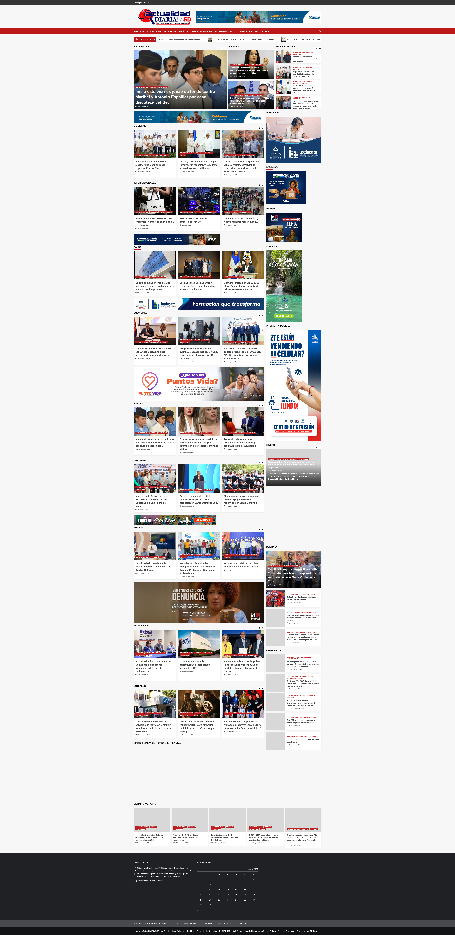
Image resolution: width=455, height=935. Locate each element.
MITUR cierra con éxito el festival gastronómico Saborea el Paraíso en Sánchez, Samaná (198, 566)
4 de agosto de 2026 (231, 292)
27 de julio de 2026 (142, 225)
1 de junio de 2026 (294, 642)
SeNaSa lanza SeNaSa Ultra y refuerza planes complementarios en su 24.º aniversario (154, 286)
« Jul (198, 910)
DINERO (153, 339)
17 (210, 895)
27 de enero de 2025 (232, 728)
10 (210, 890)
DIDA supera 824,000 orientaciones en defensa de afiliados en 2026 (240, 286)
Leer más (271, 483)
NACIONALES (154, 31)
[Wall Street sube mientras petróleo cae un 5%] (155, 201)
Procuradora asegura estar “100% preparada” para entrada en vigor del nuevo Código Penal (199, 442)
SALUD (233, 31)
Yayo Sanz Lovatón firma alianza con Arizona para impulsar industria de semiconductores (242, 165)
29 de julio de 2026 (231, 506)
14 (245, 890)
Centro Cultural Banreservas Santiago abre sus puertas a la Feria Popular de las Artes (303, 617)
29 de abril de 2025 (187, 728)
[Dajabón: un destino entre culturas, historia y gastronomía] (275, 598)
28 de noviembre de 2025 (144, 731)
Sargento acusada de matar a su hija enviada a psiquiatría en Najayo (242, 442)
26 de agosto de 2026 (143, 362)
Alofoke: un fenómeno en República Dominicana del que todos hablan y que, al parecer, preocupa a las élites (249, 70)
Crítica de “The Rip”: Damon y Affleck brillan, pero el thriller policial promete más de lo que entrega (303, 683)
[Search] (319, 31)
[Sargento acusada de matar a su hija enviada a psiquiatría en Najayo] (243, 421)
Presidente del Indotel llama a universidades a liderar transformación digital (196, 664)
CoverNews (301, 931)
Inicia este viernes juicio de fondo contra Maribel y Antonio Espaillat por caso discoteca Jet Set (151, 837)
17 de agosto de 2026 (143, 449)
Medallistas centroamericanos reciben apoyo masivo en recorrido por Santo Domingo (152, 499)
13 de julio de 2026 (142, 674)
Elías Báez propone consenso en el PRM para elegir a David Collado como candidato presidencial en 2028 (250, 100)
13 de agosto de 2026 (143, 292)
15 (254, 890)
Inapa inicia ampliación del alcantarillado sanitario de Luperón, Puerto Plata (303, 58)
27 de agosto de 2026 (143, 106)
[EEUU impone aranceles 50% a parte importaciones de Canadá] (243, 201)
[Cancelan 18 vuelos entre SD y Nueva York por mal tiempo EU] (199, 201)
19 (228, 895)
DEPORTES (246, 31)
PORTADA (139, 31)
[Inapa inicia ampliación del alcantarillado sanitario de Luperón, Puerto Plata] (180, 79)
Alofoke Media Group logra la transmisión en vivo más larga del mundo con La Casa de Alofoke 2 (154, 725)
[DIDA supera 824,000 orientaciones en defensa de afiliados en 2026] (243, 265)
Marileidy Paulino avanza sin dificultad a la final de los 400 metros (196, 499)
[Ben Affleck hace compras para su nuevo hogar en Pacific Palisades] (199, 704)
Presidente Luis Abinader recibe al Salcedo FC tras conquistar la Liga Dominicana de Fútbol (243, 499)
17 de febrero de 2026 (295, 669)
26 (228, 900)
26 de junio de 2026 (231, 678)
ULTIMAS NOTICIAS (142, 92)
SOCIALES (139, 715)
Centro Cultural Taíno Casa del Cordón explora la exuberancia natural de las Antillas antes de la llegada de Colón (303, 637)
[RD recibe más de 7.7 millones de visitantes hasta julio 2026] (243, 546)
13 (236, 890)
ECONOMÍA (221, 31)
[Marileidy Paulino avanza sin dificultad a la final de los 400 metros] (199, 478)
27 (236, 900)
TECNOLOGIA (262, 31)
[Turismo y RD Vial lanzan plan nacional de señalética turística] (155, 546)
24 (210, 900)
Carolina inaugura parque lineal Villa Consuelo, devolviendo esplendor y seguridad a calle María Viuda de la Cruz (244, 39)
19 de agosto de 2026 (143, 570)
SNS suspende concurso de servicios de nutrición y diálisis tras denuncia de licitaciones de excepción (303, 664)
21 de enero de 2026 (295, 689)
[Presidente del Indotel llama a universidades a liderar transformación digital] (199, 644)
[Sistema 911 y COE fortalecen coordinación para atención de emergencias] (190, 820)
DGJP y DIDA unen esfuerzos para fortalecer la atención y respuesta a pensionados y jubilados (154, 165)
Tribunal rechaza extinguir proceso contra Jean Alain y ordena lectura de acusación (151, 442)
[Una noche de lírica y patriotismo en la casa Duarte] (243, 704)
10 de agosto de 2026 (143, 506)
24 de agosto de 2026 (238, 76)
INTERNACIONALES (202, 31)
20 (236, 895)
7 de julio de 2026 (186, 671)
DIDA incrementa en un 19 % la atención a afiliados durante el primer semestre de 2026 (197, 286)
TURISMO (139, 557)
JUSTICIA (309, 97)
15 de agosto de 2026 (238, 106)
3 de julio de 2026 (294, 623)
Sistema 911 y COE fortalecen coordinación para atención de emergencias (185, 837)
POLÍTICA (184, 31)
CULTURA (309, 81)
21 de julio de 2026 (187, 225)
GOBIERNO (170, 31)
